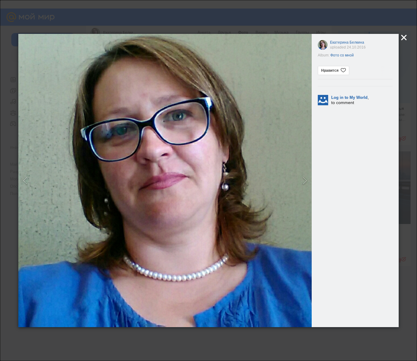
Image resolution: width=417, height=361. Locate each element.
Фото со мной (342, 55)
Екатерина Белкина (347, 42)
